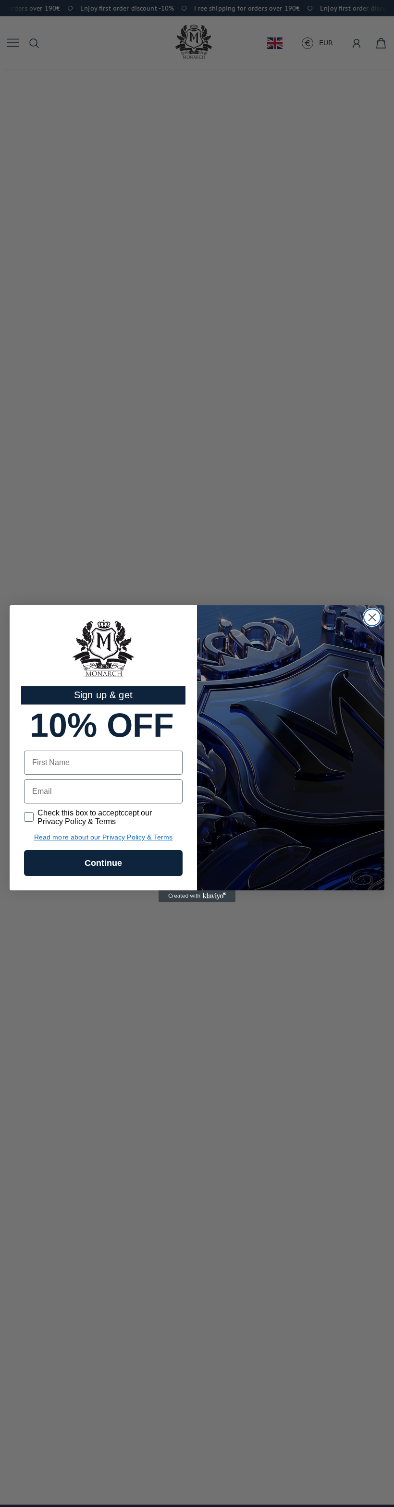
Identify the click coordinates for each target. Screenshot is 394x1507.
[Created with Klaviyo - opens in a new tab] (197, 896)
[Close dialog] (372, 617)
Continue (103, 863)
